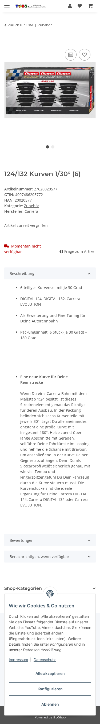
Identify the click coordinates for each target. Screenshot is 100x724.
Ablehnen (50, 704)
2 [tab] (52, 146)
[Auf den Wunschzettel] (84, 55)
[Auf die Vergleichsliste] (71, 55)
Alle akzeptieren (50, 673)
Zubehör (31, 205)
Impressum (18, 659)
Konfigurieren (50, 689)
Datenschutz (45, 659)
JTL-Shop (59, 717)
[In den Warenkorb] (8, 42)
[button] (70, 6)
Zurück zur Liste (20, 25)
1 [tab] (47, 146)
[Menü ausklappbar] (7, 3)
